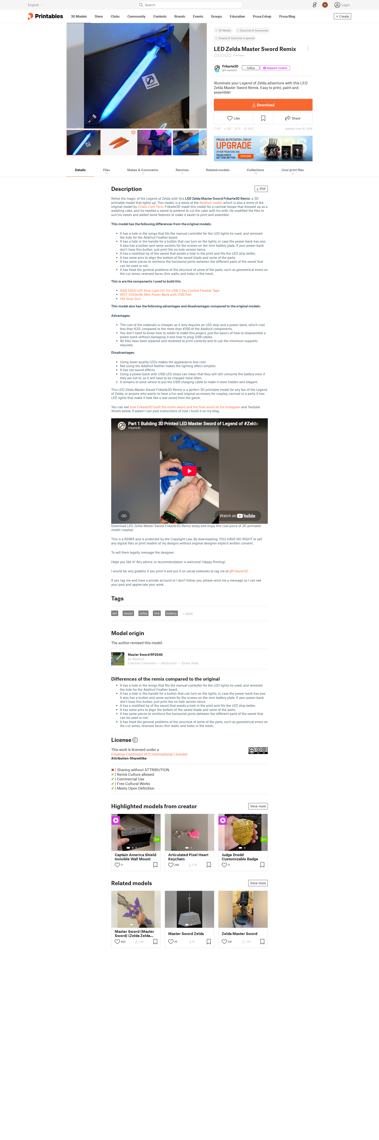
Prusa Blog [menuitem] (287, 16)
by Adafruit (136, 659)
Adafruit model (211, 203)
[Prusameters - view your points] (325, 5)
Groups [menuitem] (216, 16)
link (157, 613)
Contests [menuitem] (159, 16)
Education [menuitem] (237, 16)
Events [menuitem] (198, 16)
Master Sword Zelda (186, 934)
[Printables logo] (45, 16)
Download (265, 105)
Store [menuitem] (99, 16)
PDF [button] (263, 189)
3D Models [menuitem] (79, 16)
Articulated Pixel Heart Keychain (188, 857)
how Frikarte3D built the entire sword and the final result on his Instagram (185, 407)
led (114, 613)
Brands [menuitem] (179, 16)
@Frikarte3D (238, 571)
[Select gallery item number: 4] (140, 848)
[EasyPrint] (314, 5)
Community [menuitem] (136, 16)
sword (128, 613)
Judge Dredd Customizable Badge (240, 857)
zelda (143, 613)
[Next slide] (203, 142)
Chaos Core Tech (150, 206)
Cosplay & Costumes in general (236, 38)
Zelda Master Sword (239, 934)
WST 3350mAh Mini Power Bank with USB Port (155, 294)
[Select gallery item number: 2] (133, 848)
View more (258, 806)
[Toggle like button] (117, 865)
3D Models (224, 30)
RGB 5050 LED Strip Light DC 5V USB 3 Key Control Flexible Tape (170, 290)
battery (171, 613)
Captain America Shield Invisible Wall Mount (135, 857)
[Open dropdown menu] (308, 48)
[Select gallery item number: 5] (143, 848)
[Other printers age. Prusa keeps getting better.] (263, 148)
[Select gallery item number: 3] (136, 848)
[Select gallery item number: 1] (128, 848)
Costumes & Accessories (254, 30)
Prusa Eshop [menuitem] (262, 16)
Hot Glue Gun (130, 299)
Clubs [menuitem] (115, 16)
